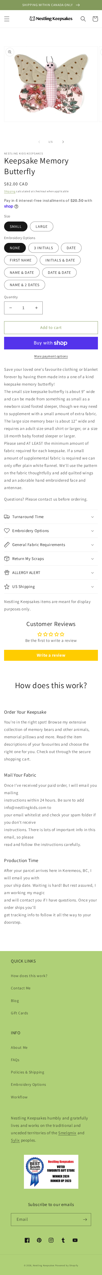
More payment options (51, 356)
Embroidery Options (28, 1084)
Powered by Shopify (66, 1265)
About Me (19, 1047)
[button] (7, 19)
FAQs (15, 1059)
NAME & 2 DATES (24, 284)
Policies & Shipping (27, 1072)
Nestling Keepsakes (43, 1265)
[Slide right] (63, 142)
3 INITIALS (43, 247)
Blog (15, 1000)
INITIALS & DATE (60, 260)
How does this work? (29, 975)
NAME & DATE (22, 272)
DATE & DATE (59, 272)
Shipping (10, 191)
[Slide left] (39, 142)
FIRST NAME (21, 260)
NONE (15, 247)
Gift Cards (19, 1012)
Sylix (15, 1140)
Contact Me (21, 988)
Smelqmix (67, 1132)
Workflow (19, 1097)
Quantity (11, 297)
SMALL (16, 226)
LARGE (42, 226)
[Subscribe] (85, 1219)
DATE (71, 247)
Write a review (51, 655)
